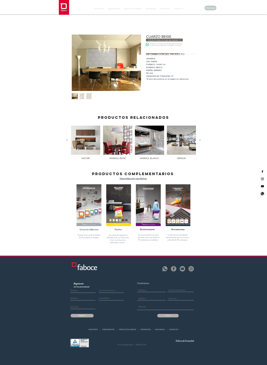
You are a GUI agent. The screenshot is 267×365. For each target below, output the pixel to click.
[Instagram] (191, 268)
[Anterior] (67, 140)
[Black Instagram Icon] (262, 179)
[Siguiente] (200, 140)
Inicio (74, 24)
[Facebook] (173, 268)
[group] (133, 142)
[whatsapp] (165, 268)
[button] (88, 205)
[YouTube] (182, 268)
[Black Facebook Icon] (262, 171)
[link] (163, 50)
